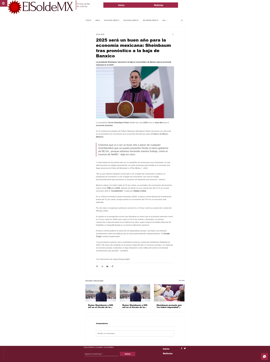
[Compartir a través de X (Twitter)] (102, 266)
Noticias (168, 353)
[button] (182, 20)
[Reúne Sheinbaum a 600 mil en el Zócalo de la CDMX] (101, 292)
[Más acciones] (172, 34)
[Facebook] (181, 348)
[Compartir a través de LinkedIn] (107, 266)
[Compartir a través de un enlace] (112, 266)
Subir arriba (3, 354)
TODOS (88, 20)
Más (164, 20)
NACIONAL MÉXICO (111, 20)
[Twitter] (185, 348)
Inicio (166, 349)
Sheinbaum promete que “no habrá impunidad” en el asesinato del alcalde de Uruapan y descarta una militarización (169, 306)
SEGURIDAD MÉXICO (150, 20)
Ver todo (182, 280)
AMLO (97, 20)
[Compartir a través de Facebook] (97, 266)
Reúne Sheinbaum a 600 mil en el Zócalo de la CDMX (100, 306)
